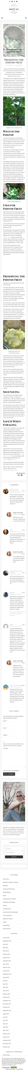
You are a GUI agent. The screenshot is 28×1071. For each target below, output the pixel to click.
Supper (4, 922)
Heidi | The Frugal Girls (16, 685)
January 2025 (6, 937)
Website (5, 735)
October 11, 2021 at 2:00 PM (15, 626)
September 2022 (7, 974)
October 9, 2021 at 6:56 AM (18, 514)
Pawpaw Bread (6, 237)
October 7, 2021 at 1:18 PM (15, 574)
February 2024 (6, 954)
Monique (12, 592)
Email (5, 728)
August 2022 (6, 977)
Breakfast (5, 885)
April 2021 (5, 1027)
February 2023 (6, 967)
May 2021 (5, 1023)
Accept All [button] (14, 1067)
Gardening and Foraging (9, 902)
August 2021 (6, 1013)
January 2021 (6, 1037)
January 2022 (6, 997)
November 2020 (7, 1043)
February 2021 (6, 1033)
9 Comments (18, 65)
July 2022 (5, 980)
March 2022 (6, 990)
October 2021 (6, 1007)
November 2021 (7, 1004)
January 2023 (6, 970)
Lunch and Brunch (7, 915)
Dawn (11, 624)
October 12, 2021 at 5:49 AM (18, 662)
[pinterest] (12, 1)
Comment (5, 748)
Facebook (12, 459)
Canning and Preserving (9, 889)
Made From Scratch (7, 918)
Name (5, 721)
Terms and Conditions (10, 1069)
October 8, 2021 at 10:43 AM (15, 594)
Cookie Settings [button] (6, 1067)
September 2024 (7, 941)
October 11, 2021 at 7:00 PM (15, 686)
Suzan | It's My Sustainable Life (14, 490)
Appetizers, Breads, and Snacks (10, 882)
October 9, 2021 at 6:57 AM (18, 553)
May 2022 (5, 984)
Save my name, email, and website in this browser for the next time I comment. (13, 744)
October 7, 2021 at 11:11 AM (15, 531)
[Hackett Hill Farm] (14, 9)
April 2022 (5, 987)
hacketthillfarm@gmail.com (10, 470)
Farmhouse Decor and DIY (9, 899)
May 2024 (5, 944)
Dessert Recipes (7, 892)
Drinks (4, 895)
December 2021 (7, 1000)
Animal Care (6, 879)
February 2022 (6, 994)
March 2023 (6, 964)
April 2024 (5, 947)
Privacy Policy (6, 1055)
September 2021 (7, 1010)
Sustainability (6, 925)
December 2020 (7, 1040)
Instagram (5, 459)
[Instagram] (21, 475)
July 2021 (5, 1017)
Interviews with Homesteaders (10, 912)
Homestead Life (7, 908)
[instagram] (14, 1)
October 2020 (6, 1047)
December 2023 (7, 961)
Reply (23, 491)
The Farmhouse (7, 928)
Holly (11, 530)
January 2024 (6, 957)
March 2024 (6, 951)
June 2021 (5, 1020)
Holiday (5, 905)
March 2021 (6, 1030)
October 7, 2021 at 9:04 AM (15, 492)
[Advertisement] (14, 265)
